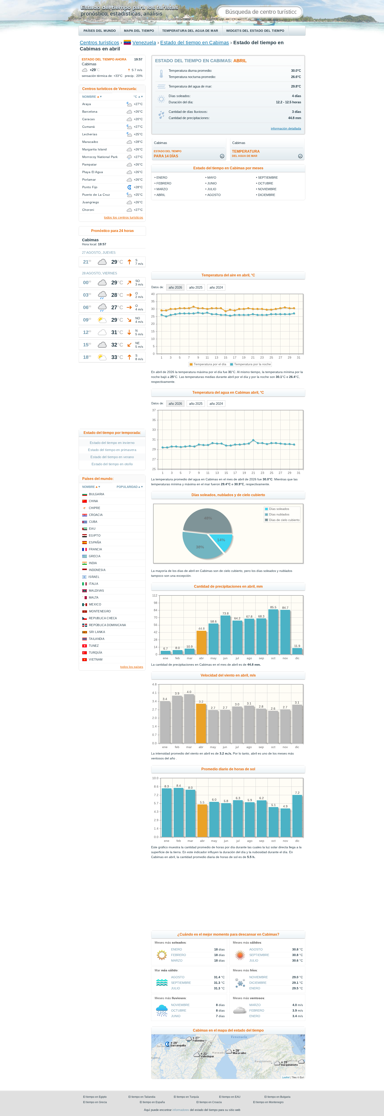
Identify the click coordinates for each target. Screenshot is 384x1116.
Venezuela (144, 42)
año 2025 (195, 287)
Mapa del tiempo (139, 30)
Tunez (94, 645)
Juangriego (90, 202)
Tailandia (96, 639)
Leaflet (286, 1077)
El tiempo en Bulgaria (277, 1096)
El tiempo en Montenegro (268, 1102)
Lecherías (89, 134)
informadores (180, 1110)
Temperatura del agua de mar (190, 30)
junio (212, 183)
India (93, 563)
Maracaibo (90, 142)
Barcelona (89, 111)
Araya (86, 104)
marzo (162, 189)
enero (161, 177)
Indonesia (97, 570)
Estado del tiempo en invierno (112, 443)
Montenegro (100, 611)
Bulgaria (96, 494)
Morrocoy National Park (100, 157)
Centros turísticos (99, 42)
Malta (94, 597)
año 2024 (216, 287)
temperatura (246, 154)
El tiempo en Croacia (209, 1102)
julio (211, 189)
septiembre (268, 177)
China (93, 501)
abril (160, 195)
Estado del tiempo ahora (104, 59)
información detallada (286, 128)
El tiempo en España (152, 1102)
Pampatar (89, 164)
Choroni (88, 210)
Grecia (94, 556)
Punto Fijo (90, 187)
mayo (211, 177)
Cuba (93, 521)
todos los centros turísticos (123, 217)
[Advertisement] (264, 236)
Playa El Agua (92, 172)
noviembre (267, 189)
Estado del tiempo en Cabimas (194, 42)
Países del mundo (100, 30)
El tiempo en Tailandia (141, 1096)
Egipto (94, 535)
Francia (95, 549)
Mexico (95, 604)
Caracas (88, 119)
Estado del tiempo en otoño (112, 464)
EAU (92, 528)
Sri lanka (97, 632)
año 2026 (175, 287)
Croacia (96, 515)
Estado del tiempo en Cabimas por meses (228, 168)
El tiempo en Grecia (95, 1102)
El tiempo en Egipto (95, 1096)
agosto (214, 195)
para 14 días (167, 154)
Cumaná (88, 126)
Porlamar (89, 179)
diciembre (266, 195)
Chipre (94, 508)
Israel (93, 577)
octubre (265, 183)
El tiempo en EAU (229, 1096)
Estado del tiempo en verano (112, 457)
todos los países (131, 667)
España (95, 542)
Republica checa (103, 618)
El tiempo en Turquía (186, 1096)
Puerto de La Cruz (96, 194)
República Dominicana (107, 625)
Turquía (95, 652)
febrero (163, 183)
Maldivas (96, 590)
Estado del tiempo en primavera (112, 450)
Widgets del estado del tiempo (255, 30)
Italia (93, 583)
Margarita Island (94, 149)
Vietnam (95, 659)
